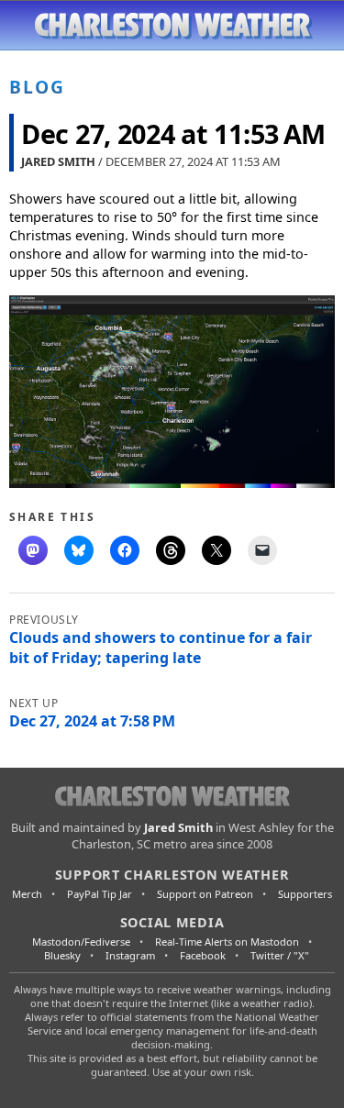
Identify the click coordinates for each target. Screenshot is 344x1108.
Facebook (203, 955)
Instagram (130, 955)
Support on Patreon (205, 894)
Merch (27, 894)
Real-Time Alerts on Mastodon (227, 941)
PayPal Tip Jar (99, 894)
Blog (37, 86)
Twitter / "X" (279, 955)
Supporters (305, 894)
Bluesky (62, 955)
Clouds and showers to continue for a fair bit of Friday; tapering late (160, 647)
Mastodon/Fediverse (81, 941)
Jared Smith (58, 161)
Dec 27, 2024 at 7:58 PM (92, 721)
